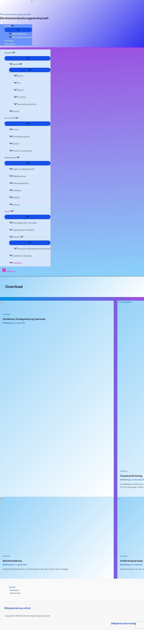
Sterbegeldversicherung (22, 37)
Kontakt (7, 26)
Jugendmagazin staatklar (23, 230)
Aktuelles (8, 53)
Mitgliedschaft (10, 157)
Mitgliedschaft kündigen (125, 623)
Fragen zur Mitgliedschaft (23, 169)
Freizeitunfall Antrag (131, 476)
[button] (12, 26)
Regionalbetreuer (19, 34)
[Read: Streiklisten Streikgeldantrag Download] (57, 311)
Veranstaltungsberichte (26, 104)
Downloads (17, 263)
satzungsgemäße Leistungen (24, 223)
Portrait (15, 129)
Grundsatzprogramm (21, 137)
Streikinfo (16, 237)
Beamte (20, 76)
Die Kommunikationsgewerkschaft (24, 18)
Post (19, 83)
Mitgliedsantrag (19, 176)
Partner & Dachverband (22, 151)
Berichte (15, 64)
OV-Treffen (21, 97)
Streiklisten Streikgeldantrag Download (33, 249)
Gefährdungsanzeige (131, 560)
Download (6, 314)
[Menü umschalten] (18, 30)
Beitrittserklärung (12, 560)
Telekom (20, 90)
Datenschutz (9, 44)
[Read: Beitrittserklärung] (57, 553)
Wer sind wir (9, 118)
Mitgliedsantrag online (17, 608)
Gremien (15, 144)
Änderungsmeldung (20, 183)
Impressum (9, 40)
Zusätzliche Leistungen (22, 256)
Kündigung (16, 190)
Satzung (15, 204)
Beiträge (15, 197)
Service (7, 211)
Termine (15, 111)
